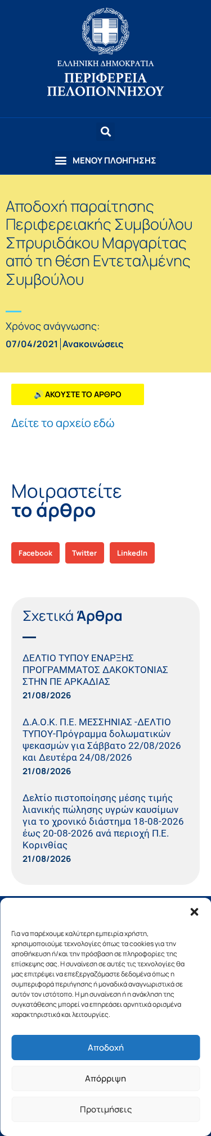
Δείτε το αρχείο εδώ (63, 422)
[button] (194, 911)
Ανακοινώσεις (92, 344)
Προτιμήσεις (106, 1109)
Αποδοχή (106, 1047)
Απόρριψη (105, 1078)
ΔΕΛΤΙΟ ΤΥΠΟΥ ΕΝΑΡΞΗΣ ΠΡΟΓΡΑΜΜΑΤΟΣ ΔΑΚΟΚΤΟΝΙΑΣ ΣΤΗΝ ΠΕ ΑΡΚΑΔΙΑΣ (95, 669)
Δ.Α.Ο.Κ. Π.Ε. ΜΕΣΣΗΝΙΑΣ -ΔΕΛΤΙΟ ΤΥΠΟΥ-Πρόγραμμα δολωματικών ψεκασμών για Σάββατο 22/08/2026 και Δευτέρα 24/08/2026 (102, 739)
